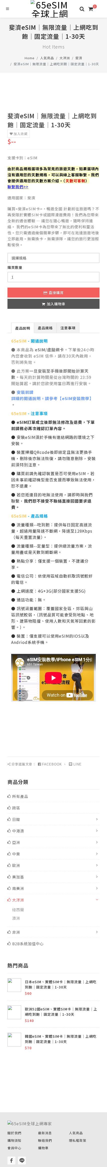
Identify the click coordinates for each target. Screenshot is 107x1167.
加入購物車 (56, 303)
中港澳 (18, 830)
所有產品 (20, 796)
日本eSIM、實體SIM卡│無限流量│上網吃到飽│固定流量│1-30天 (61, 984)
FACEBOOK (52, 764)
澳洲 (16, 918)
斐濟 (78, 58)
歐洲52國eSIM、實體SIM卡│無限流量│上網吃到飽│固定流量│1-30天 (61, 1011)
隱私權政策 (77, 1140)
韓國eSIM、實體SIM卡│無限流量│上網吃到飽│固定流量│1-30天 (61, 1039)
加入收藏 (21, 133)
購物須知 (14, 1140)
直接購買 (56, 292)
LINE (77, 764)
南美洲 (18, 888)
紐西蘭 (18, 909)
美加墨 (18, 876)
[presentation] (22, 328)
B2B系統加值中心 (28, 943)
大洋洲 (64, 58)
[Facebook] (11, 1160)
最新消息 (45, 1132)
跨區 (16, 807)
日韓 (16, 819)
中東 (16, 853)
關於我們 (14, 1132)
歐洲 (16, 865)
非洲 (16, 932)
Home (30, 58)
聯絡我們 (45, 1140)
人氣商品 (47, 58)
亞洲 (16, 842)
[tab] (22, 328)
